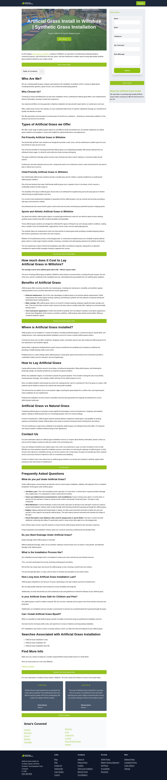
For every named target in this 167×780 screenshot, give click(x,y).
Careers (57, 775)
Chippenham (69, 735)
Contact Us (58, 766)
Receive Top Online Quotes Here (64, 321)
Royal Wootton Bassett (73, 741)
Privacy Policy (82, 762)
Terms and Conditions (85, 769)
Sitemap (127, 769)
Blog (56, 759)
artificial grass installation (41, 54)
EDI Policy (104, 766)
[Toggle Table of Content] (40, 71)
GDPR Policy (105, 759)
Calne (67, 732)
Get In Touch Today (64, 64)
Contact (140, 3)
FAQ (55, 762)
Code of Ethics (129, 766)
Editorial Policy (129, 759)
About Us (81, 759)
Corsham (68, 738)
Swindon (68, 744)
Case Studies (59, 772)
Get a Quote (63, 39)
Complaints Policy (130, 762)
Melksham (68, 729)
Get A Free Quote (64, 715)
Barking (31, 666)
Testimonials (58, 769)
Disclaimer (104, 772)
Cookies (80, 766)
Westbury (27, 739)
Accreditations (82, 775)
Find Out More (64, 467)
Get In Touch (127, 83)
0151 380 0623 (27, 774)
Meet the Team (83, 772)
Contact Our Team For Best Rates (64, 254)
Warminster (28, 733)
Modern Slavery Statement (110, 762)
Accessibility (105, 769)
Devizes (27, 736)
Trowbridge (28, 742)
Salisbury (25, 666)
